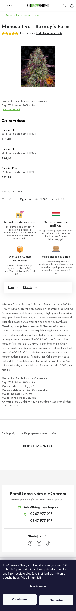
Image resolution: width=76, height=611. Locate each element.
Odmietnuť (19, 599)
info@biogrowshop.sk (41, 507)
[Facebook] (30, 543)
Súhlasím (56, 600)
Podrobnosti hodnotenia (49, 33)
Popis (11, 287)
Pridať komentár (38, 446)
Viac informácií (31, 577)
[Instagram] (39, 543)
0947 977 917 (41, 513)
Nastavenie (38, 586)
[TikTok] (48, 543)
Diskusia (27, 287)
